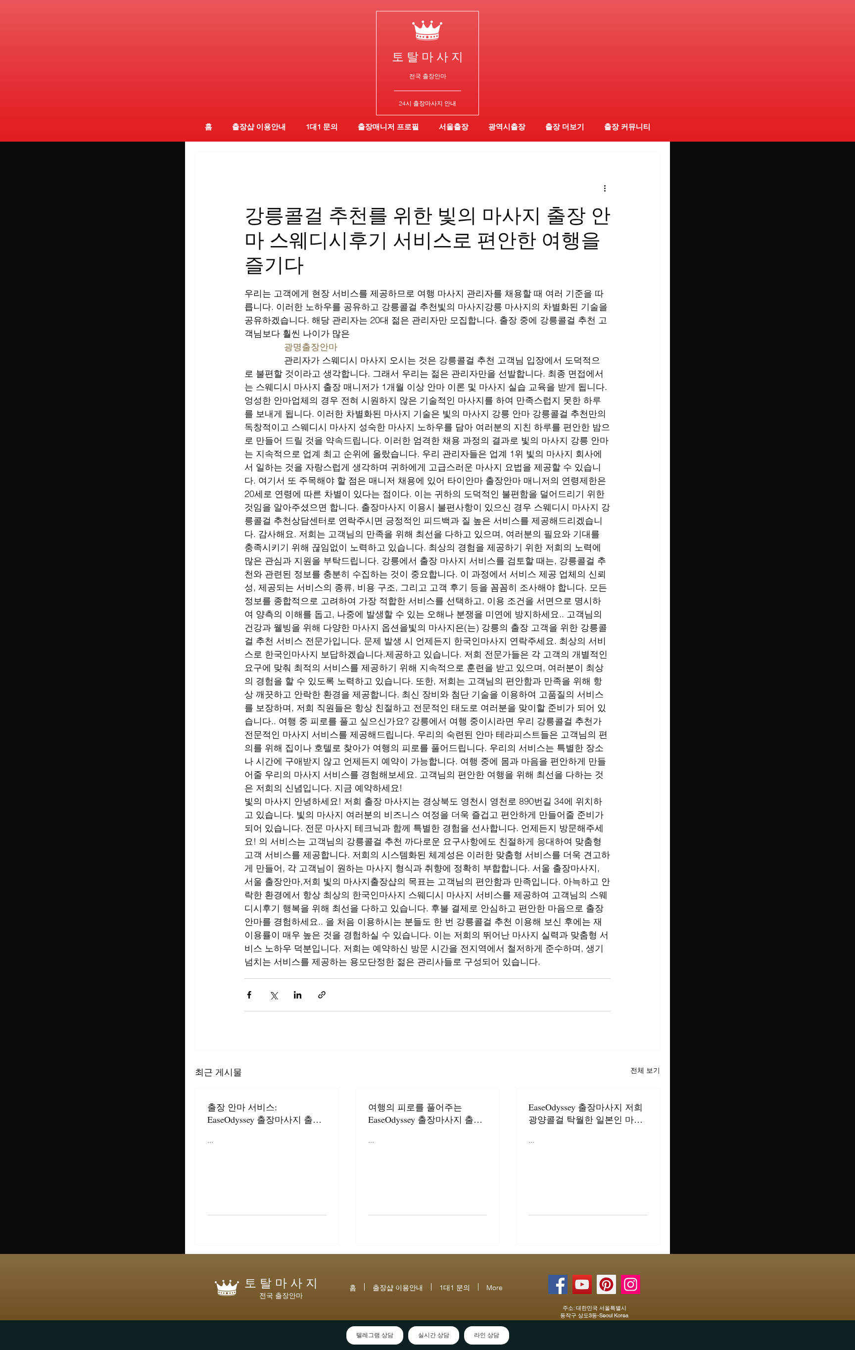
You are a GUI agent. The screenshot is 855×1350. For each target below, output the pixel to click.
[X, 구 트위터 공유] (273, 995)
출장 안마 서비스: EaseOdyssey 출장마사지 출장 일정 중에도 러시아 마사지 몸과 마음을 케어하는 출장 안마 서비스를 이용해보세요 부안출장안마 (265, 1113)
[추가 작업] (605, 188)
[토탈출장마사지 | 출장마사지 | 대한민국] (582, 1284)
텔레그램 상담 (374, 1335)
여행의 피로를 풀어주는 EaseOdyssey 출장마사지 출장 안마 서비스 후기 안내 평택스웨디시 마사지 (426, 1113)
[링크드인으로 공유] (297, 995)
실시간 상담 (433, 1335)
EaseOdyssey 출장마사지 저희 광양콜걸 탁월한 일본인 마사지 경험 (585, 1113)
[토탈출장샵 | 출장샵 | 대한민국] (630, 1284)
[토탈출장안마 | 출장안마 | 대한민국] (558, 1284)
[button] (506, 126)
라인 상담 (486, 1335)
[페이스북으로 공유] (249, 995)
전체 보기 (645, 1070)
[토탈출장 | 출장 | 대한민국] (606, 1284)
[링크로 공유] (322, 995)
